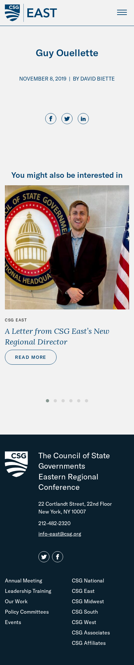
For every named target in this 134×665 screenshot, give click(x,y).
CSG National (88, 580)
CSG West (84, 622)
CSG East (16, 320)
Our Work (16, 601)
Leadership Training (28, 591)
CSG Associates (91, 632)
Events (13, 622)
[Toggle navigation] (121, 12)
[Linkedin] (83, 119)
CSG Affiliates (89, 643)
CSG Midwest (88, 601)
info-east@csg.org (59, 533)
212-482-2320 (54, 523)
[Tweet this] (67, 119)
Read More (31, 357)
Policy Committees (27, 611)
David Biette (97, 78)
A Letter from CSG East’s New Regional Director (57, 336)
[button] (47, 401)
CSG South (85, 611)
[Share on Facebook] (50, 119)
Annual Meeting (23, 580)
